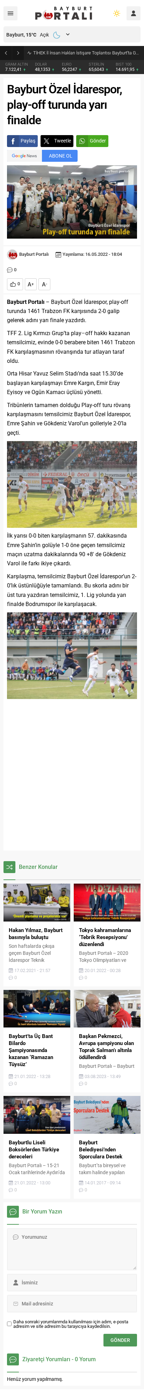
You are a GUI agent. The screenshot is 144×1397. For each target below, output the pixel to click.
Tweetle (62, 141)
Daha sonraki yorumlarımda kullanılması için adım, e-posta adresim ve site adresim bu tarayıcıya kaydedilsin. (70, 1324)
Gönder (98, 141)
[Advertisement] (72, 775)
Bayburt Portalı (34, 254)
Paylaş (28, 141)
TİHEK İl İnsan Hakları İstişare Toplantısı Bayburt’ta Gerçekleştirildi (87, 52)
